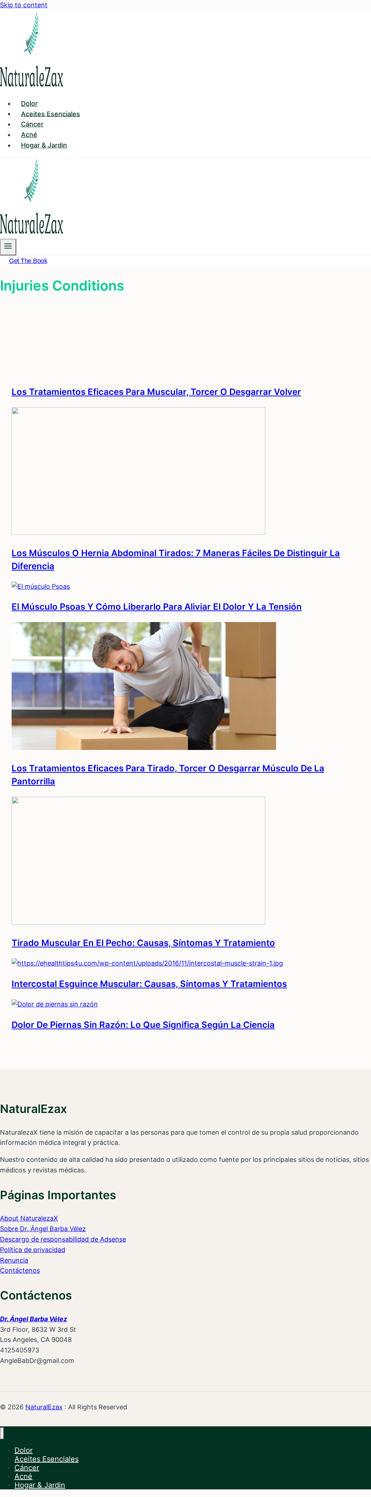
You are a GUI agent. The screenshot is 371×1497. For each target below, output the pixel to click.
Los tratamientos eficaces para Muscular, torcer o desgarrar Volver (156, 392)
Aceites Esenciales (50, 113)
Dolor (29, 103)
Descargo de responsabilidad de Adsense (63, 1239)
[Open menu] (8, 247)
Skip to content (23, 5)
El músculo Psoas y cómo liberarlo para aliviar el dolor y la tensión (157, 606)
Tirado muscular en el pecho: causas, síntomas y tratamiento (143, 943)
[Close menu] (2, 1433)
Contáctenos (20, 1270)
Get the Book (28, 260)
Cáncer (32, 124)
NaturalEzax (44, 1407)
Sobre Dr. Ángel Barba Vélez (43, 1229)
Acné (29, 134)
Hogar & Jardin (44, 145)
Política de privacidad (32, 1250)
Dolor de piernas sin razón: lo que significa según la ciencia (143, 1024)
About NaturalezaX (29, 1218)
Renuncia (14, 1260)
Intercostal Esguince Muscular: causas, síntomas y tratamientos (149, 984)
